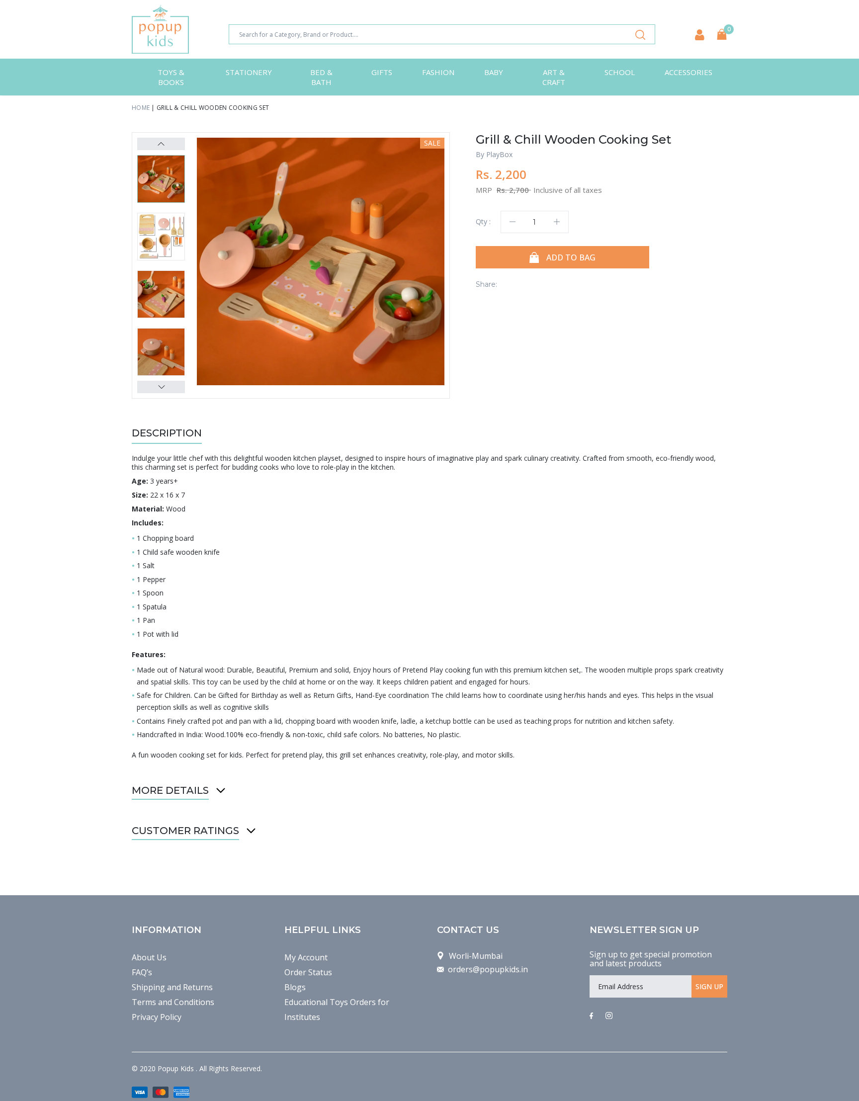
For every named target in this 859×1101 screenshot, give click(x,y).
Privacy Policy (156, 1017)
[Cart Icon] (721, 34)
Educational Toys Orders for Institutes (336, 1009)
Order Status (308, 972)
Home (141, 107)
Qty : (483, 221)
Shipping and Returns (172, 987)
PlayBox (499, 154)
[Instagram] (608, 1016)
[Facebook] (591, 1016)
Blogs (295, 987)
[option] (320, 261)
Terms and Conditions (173, 1002)
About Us (149, 957)
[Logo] (160, 29)
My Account (306, 957)
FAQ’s (142, 972)
